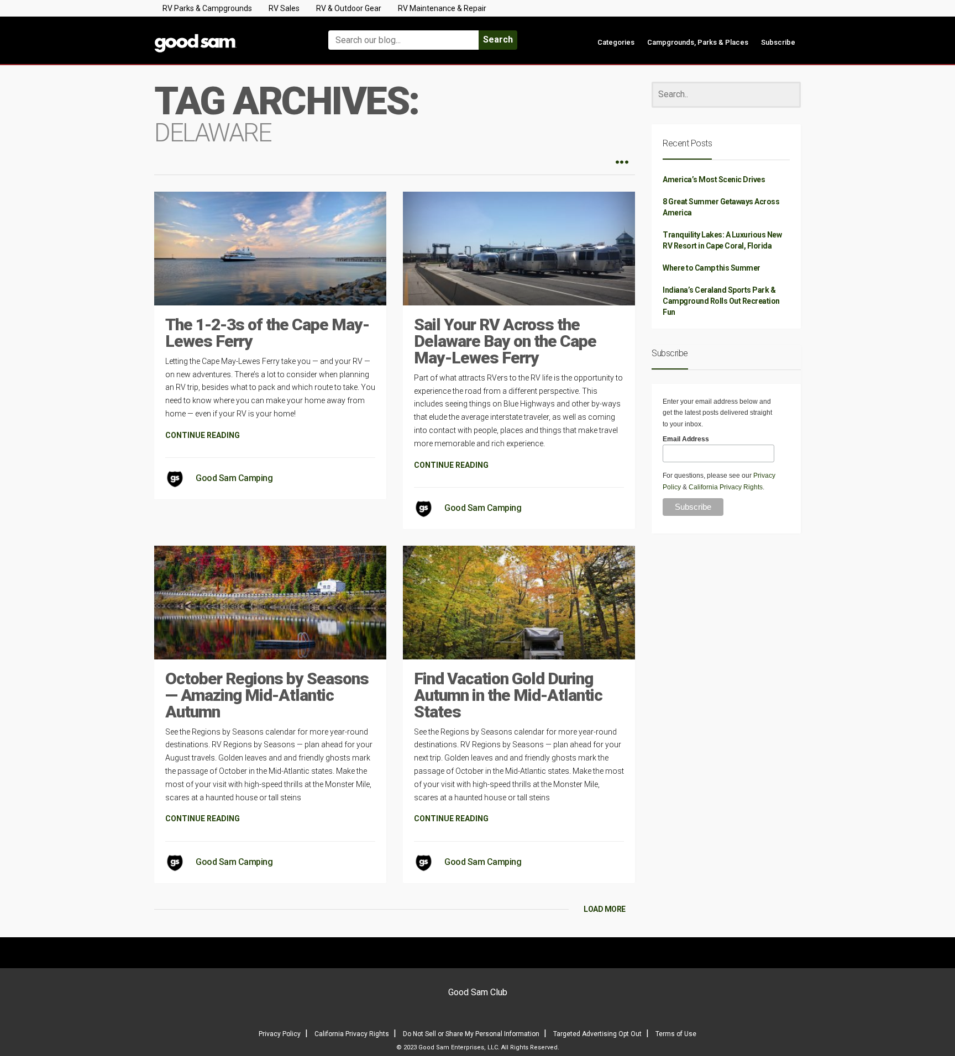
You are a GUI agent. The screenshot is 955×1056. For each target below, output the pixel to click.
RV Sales (284, 8)
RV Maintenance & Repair (442, 8)
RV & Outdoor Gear (348, 8)
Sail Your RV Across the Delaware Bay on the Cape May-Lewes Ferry (505, 341)
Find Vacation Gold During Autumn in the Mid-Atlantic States (508, 695)
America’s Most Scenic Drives (714, 179)
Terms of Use (675, 1034)
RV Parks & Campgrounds (207, 8)
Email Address (686, 439)
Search (498, 39)
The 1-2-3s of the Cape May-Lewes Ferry (267, 333)
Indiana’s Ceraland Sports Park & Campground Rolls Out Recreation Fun (721, 301)
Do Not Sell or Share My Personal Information (471, 1034)
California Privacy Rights (726, 487)
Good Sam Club (477, 992)
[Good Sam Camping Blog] (228, 35)
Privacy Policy (280, 1034)
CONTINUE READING (202, 435)
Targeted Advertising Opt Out (597, 1034)
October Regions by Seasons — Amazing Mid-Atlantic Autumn (267, 695)
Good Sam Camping (234, 478)
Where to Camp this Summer (711, 267)
